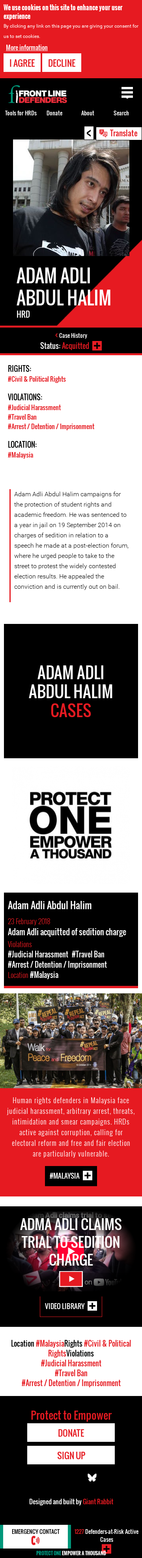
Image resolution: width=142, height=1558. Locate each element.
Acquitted (75, 346)
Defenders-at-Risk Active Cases (106, 1535)
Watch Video (71, 1279)
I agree (22, 63)
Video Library (64, 1306)
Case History (73, 335)
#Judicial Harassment (34, 407)
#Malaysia (20, 455)
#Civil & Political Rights (37, 379)
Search (121, 113)
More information (27, 47)
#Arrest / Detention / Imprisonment (51, 426)
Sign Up (71, 1455)
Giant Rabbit (98, 1501)
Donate (54, 113)
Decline (61, 63)
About (87, 113)
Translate (124, 132)
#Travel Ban (22, 417)
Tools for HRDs (21, 113)
